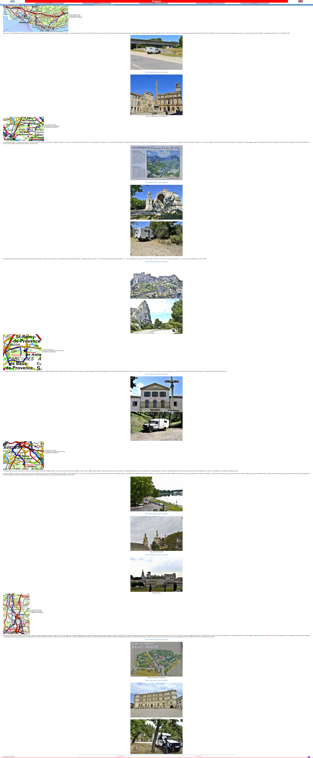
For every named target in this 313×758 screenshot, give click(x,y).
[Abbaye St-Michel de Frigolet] (156, 550)
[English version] (300, 2)
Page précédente (120, 756)
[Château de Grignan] (156, 717)
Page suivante (199, 756)
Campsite (255, 3)
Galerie (210, 3)
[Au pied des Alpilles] (156, 410)
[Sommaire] (12, 2)
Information (96, 3)
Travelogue (153, 3)
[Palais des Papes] (156, 591)
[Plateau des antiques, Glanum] (156, 219)
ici (84, 33)
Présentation (49, 3)
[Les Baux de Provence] (156, 298)
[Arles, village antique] (156, 114)
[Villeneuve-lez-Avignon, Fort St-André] (156, 676)
